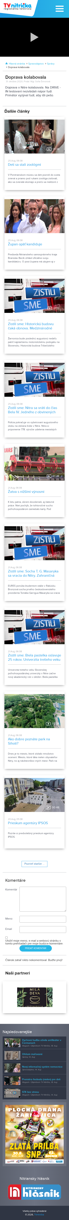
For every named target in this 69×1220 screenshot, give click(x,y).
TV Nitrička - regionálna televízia (19, 8)
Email (8, 929)
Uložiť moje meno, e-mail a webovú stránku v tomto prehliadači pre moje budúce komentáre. (34, 942)
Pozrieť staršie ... (34, 864)
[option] (34, 997)
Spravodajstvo (36, 63)
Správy (50, 63)
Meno (8, 918)
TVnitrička (39, 1214)
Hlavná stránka (17, 63)
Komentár (11, 889)
